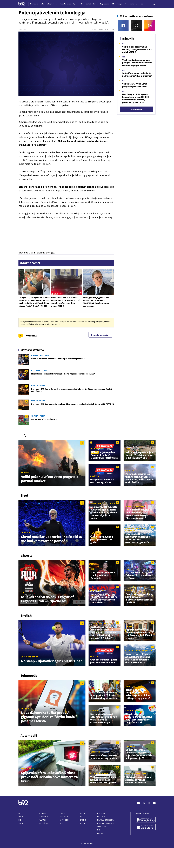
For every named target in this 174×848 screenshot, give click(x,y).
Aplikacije (101, 827)
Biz (19, 820)
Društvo (94, 476)
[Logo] (21, 4)
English (129, 626)
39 (27, 371)
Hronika (25, 472)
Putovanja (43, 817)
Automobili (64, 820)
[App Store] (146, 827)
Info (20, 813)
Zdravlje (43, 813)
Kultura (42, 820)
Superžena (43, 823)
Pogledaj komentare (100, 335)
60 (27, 356)
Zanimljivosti (28, 768)
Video (82, 813)
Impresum (101, 817)
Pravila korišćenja (105, 820)
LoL (22, 592)
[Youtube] (154, 803)
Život (20, 823)
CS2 (92, 569)
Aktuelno (25, 708)
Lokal (62, 823)
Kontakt (100, 833)
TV (81, 817)
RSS (98, 830)
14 (152, 767)
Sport (21, 817)
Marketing (101, 813)
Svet (128, 449)
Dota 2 (128, 590)
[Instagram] (149, 25)
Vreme (82, 823)
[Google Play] (146, 820)
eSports (63, 813)
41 (27, 416)
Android (94, 710)
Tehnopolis (64, 817)
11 (27, 401)
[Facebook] (123, 25)
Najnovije (34, 4)
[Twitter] (136, 25)
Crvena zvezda (38, 416)
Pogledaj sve (136, 109)
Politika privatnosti (106, 823)
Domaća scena (97, 590)
